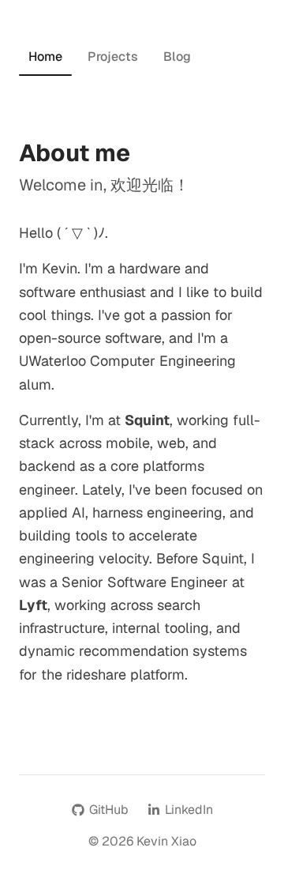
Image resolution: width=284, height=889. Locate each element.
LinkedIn (189, 809)
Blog (177, 56)
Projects (113, 56)
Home (45, 56)
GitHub (109, 809)
